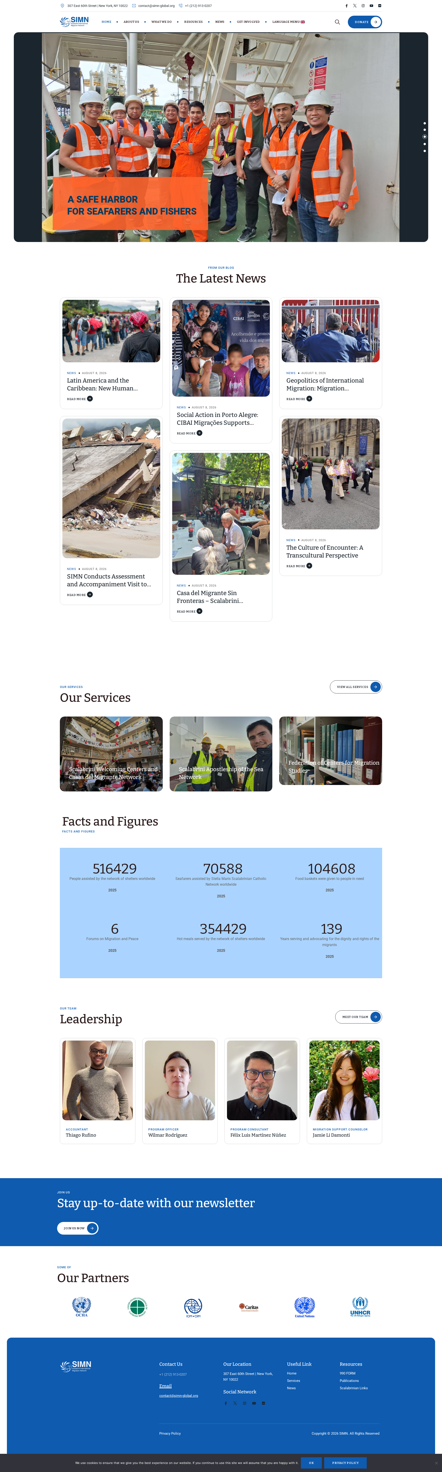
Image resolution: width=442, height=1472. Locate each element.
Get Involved (248, 22)
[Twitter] (354, 6)
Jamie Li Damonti (249, 1135)
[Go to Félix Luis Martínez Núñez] (180, 1080)
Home (106, 22)
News (219, 22)
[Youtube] (371, 6)
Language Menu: (286, 22)
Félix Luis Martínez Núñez (176, 1135)
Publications (349, 1381)
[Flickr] (379, 6)
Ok (311, 1463)
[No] (436, 1463)
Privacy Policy (170, 1433)
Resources (193, 22)
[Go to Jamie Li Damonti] (262, 1080)
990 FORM (347, 1373)
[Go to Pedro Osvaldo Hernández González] (344, 1076)
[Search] (337, 22)
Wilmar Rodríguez (85, 1135)
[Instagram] (363, 6)
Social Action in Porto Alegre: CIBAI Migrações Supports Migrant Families (217, 422)
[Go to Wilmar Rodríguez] (97, 1080)
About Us (131, 22)
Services (293, 1381)
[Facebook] (346, 6)
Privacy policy (345, 1463)
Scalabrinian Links (354, 1388)
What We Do (161, 22)
